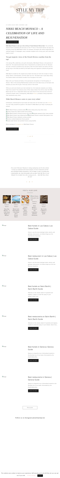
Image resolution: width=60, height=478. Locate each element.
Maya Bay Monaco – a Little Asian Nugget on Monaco (7, 212)
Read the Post (33, 239)
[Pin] (32, 136)
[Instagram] (30, 181)
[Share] (28, 136)
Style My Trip (30, 11)
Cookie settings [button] (31, 475)
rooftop (50, 102)
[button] (30, 5)
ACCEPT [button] (40, 475)
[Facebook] (27, 181)
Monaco (35, 93)
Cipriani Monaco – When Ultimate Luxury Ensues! (25, 211)
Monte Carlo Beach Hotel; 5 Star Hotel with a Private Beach (16, 212)
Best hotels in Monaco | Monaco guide (44, 211)
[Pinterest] (33, 181)
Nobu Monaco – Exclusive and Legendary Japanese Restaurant (34, 210)
